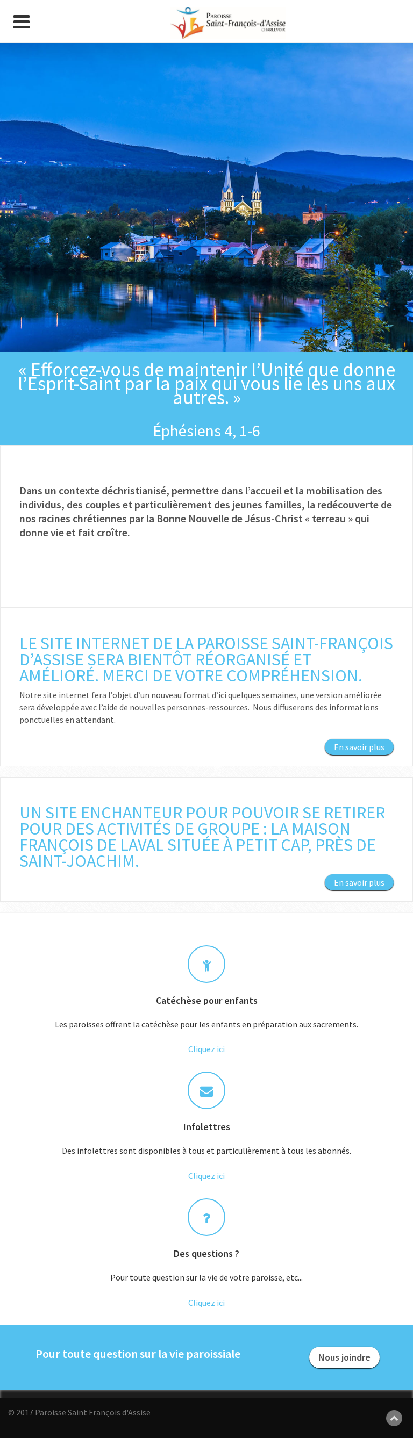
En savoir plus (359, 747)
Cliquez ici (206, 1049)
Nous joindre (344, 1357)
